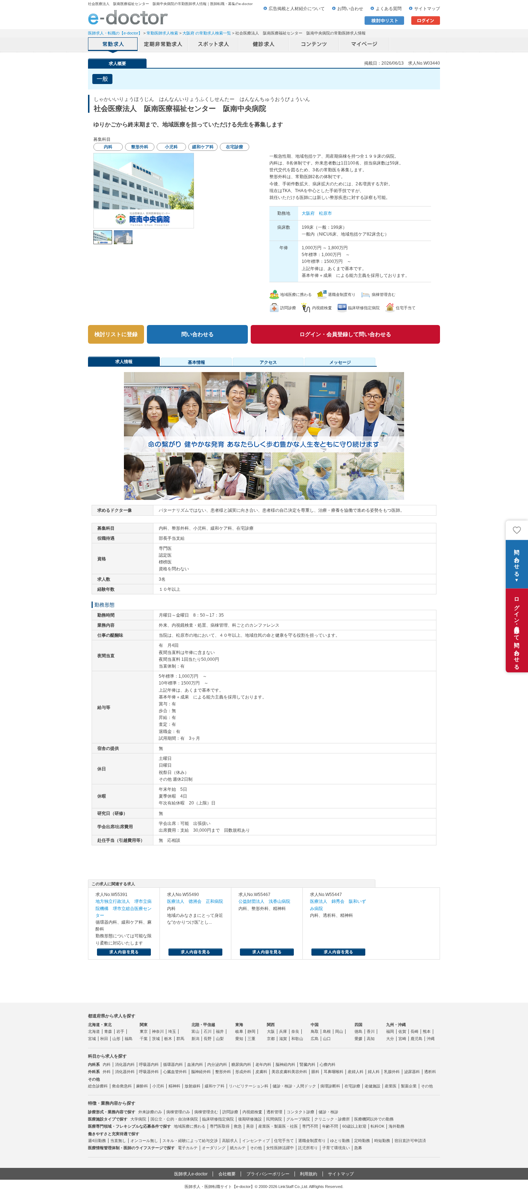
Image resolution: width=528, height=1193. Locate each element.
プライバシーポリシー (268, 1173)
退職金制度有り (312, 1140)
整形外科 (223, 1071)
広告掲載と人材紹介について (297, 8)
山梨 (220, 1038)
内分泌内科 (217, 1064)
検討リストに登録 (116, 334)
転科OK (377, 1126)
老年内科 (263, 1064)
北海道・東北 (100, 1024)
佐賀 (402, 1031)
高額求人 (230, 1140)
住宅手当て (284, 1140)
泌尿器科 (412, 1071)
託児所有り (308, 1148)
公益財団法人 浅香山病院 (264, 901)
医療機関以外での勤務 (374, 1119)
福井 (220, 1031)
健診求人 (264, 45)
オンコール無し (144, 1140)
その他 (427, 1086)
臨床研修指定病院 (218, 1119)
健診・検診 (328, 1112)
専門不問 (310, 1126)
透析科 (430, 1071)
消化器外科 (125, 1071)
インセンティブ (256, 1140)
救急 (238, 1126)
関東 (144, 1024)
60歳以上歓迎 (354, 1126)
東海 (239, 1024)
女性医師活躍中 (280, 1148)
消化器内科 (125, 1064)
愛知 (239, 1038)
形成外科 (243, 1071)
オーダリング (214, 1148)
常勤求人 (113, 45)
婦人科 (374, 1071)
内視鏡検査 (252, 1112)
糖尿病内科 (241, 1064)
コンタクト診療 (300, 1112)
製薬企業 (409, 1086)
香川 (371, 1031)
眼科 (315, 1071)
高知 (371, 1038)
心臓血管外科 (175, 1071)
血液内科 (195, 1064)
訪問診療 (230, 1112)
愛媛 (358, 1038)
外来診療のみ (150, 1112)
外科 (107, 1071)
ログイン (425, 20)
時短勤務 (382, 1140)
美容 (250, 1126)
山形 (116, 1038)
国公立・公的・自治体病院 (174, 1119)
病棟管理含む (206, 1112)
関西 (271, 1024)
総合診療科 (98, 1086)
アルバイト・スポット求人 (214, 45)
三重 (251, 1038)
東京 (144, 1031)
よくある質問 (389, 8)
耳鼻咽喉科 (333, 1071)
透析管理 (274, 1112)
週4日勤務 (97, 1140)
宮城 (92, 1038)
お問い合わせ (350, 8)
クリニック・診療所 (332, 1119)
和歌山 (297, 1038)
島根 (327, 1031)
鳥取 (315, 1031)
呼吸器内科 (149, 1064)
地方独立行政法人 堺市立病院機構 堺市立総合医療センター (124, 908)
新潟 (195, 1038)
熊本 (427, 1031)
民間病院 (274, 1119)
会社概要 (227, 1173)
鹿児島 (416, 1038)
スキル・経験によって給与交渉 (190, 1140)
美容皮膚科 (281, 1071)
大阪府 (308, 213)
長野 (208, 1038)
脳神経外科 (201, 1071)
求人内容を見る (124, 952)
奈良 (295, 1031)
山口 (327, 1038)
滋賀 (283, 1038)
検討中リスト (384, 20)
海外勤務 (396, 1126)
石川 (208, 1031)
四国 (358, 1024)
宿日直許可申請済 (410, 1140)
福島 (129, 1038)
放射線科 (192, 1086)
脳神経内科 (285, 1064)
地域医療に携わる (189, 1126)
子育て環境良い (336, 1148)
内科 (107, 1064)
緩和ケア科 (214, 1086)
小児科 (158, 1086)
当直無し (118, 1140)
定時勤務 (362, 1140)
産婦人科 (355, 1071)
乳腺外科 (392, 1071)
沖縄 (431, 1038)
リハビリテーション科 (248, 1086)
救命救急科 (122, 1086)
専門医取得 (220, 1126)
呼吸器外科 (149, 1071)
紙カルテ (238, 1148)
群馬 (180, 1038)
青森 (108, 1031)
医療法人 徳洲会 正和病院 (195, 901)
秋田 (104, 1038)
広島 (315, 1038)
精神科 (174, 1086)
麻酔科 (142, 1086)
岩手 (120, 1031)
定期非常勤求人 (163, 45)
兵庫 (283, 1031)
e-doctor (128, 17)
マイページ (364, 45)
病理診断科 (330, 1086)
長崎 (414, 1031)
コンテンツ (314, 45)
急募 (358, 1148)
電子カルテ (188, 1148)
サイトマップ (427, 8)
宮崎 (402, 1038)
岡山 (339, 1031)
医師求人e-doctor (191, 1173)
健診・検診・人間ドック (294, 1086)
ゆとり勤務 (340, 1140)
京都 (271, 1038)
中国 (315, 1024)
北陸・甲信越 (203, 1024)
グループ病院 (298, 1119)
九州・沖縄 (396, 1024)
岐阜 (239, 1031)
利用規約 (308, 1173)
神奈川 (158, 1031)
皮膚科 (261, 1071)
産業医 (391, 1086)
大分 (390, 1038)
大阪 (271, 1031)
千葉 (144, 1038)
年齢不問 (330, 1126)
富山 (195, 1031)
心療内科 (327, 1064)
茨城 (156, 1038)
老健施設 (372, 1086)
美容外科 (299, 1071)
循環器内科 (173, 1064)
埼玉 (172, 1031)
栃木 (168, 1038)
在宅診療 (352, 1086)
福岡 (390, 1031)
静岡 (251, 1031)
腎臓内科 (307, 1064)
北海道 (94, 1031)
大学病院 (138, 1119)
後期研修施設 (250, 1119)
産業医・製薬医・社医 (278, 1126)
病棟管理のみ (178, 1112)
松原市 (325, 213)
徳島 (358, 1031)
